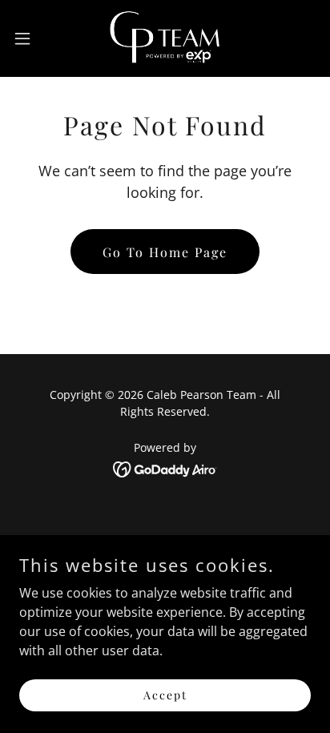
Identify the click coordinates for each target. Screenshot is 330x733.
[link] (165, 38)
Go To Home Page (165, 252)
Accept (165, 695)
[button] (30, 38)
